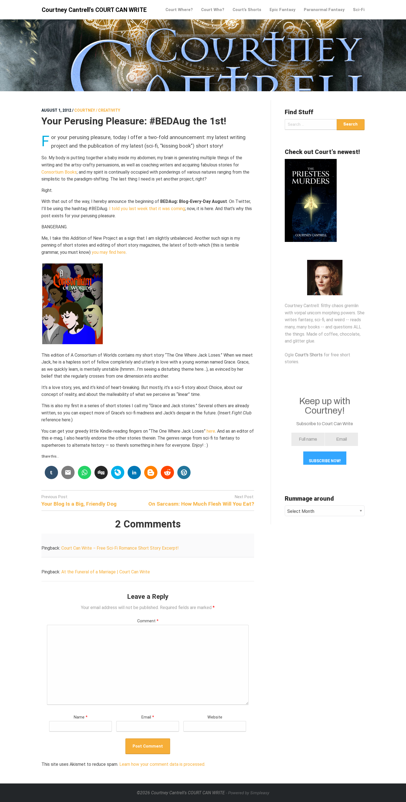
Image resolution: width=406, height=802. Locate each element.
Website (214, 717)
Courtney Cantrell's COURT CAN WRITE (94, 9)
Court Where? (179, 9)
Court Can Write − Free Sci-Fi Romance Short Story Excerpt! (120, 548)
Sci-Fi (359, 9)
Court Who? (212, 9)
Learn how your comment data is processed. (162, 764)
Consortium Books (59, 172)
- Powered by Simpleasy (247, 792)
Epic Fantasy (283, 9)
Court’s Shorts (247, 9)
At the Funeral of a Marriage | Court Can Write (105, 571)
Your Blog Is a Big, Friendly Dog (79, 504)
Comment (148, 621)
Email (147, 717)
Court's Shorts (309, 354)
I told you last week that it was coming (147, 208)
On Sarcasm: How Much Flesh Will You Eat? (201, 504)
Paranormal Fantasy (324, 9)
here (211, 431)
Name (81, 717)
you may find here (109, 252)
